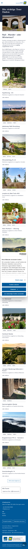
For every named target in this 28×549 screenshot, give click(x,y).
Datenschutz (11, 530)
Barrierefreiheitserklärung (17, 532)
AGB (15, 530)
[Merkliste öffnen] (5, 2)
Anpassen (13, 289)
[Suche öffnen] (6, 2)
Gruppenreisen (15, 525)
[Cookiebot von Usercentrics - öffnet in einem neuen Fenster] (19, 254)
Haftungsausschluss (6, 532)
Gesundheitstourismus (7, 527)
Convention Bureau (6, 525)
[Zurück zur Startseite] (21, 3)
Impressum (4, 530)
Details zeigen (19, 280)
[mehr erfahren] (14, 82)
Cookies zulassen (14, 284)
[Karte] (4, 2)
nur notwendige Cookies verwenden (14, 293)
